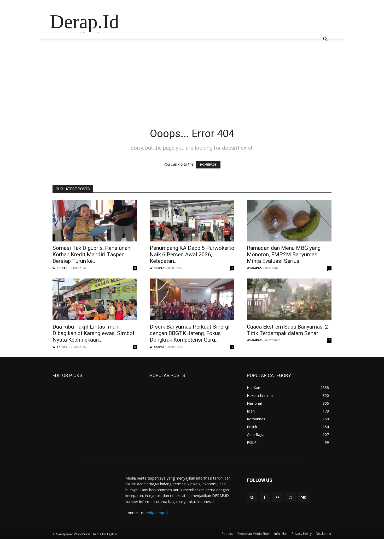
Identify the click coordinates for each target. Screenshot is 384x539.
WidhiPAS (60, 268)
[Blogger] (252, 497)
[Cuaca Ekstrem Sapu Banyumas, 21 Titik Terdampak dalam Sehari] (289, 299)
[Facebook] (265, 497)
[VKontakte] (303, 497)
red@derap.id (157, 512)
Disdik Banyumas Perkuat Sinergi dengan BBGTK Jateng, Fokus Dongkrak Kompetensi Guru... (190, 333)
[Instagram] (291, 497)
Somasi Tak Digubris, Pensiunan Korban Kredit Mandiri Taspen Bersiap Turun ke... (91, 254)
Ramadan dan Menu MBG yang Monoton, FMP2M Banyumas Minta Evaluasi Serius (284, 254)
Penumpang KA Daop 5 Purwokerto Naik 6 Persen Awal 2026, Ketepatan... (192, 254)
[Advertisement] (192, 88)
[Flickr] (277, 497)
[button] (325, 39)
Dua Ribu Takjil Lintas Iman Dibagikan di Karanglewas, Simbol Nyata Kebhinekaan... (93, 333)
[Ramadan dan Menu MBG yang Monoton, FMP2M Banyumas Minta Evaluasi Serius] (289, 220)
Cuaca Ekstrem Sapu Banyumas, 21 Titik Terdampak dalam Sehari (289, 330)
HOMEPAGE (208, 164)
